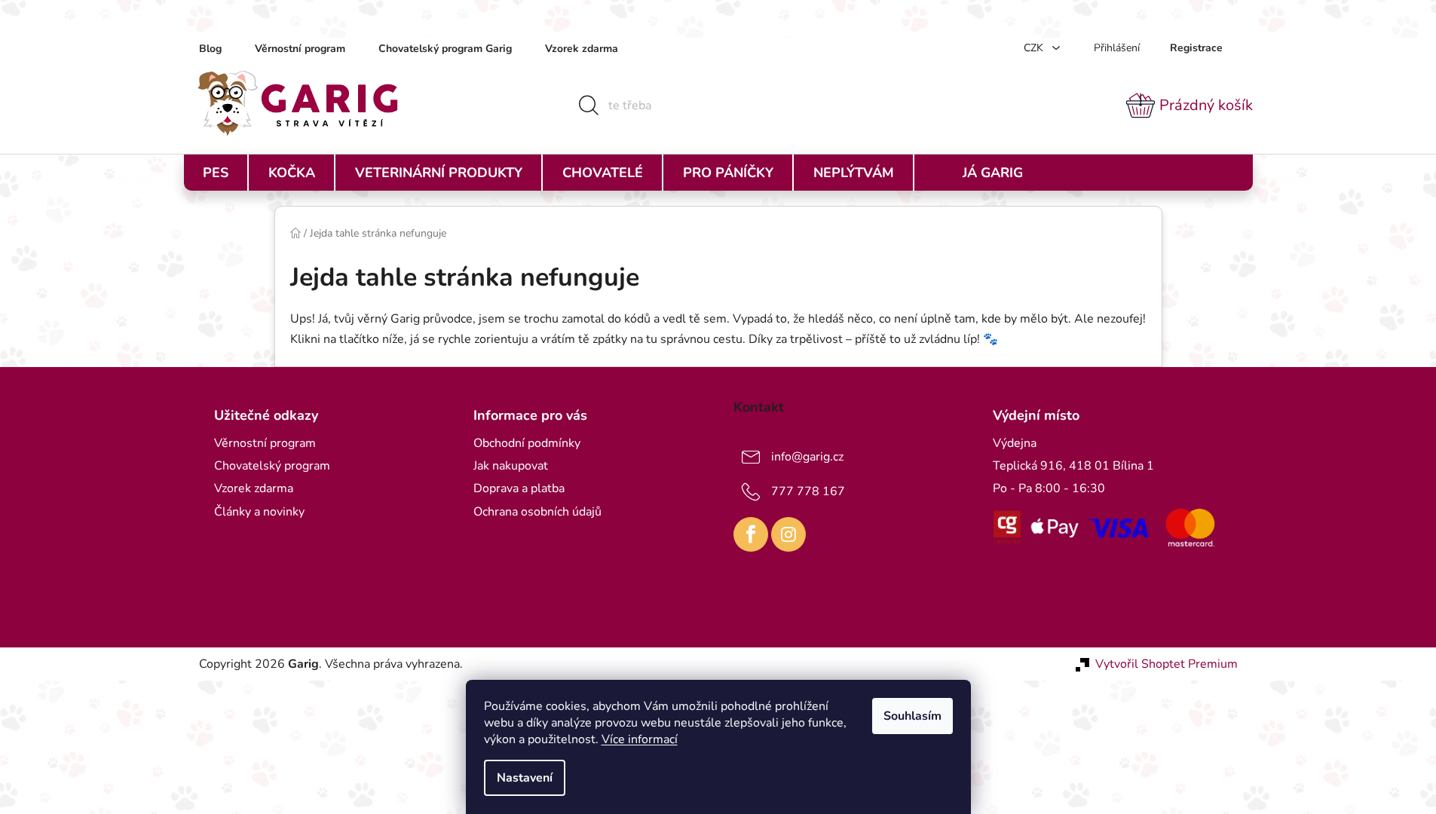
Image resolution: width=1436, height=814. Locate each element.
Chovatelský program (272, 465)
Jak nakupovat (510, 465)
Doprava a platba (519, 488)
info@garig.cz (807, 456)
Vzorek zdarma (581, 48)
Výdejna (1014, 443)
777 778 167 (808, 491)
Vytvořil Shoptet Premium (1166, 664)
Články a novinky (259, 511)
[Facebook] (750, 534)
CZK (1035, 48)
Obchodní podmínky (526, 443)
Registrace (1196, 48)
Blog (210, 48)
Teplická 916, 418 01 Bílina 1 (1073, 465)
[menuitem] (215, 173)
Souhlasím (912, 716)
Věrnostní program (300, 48)
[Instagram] (788, 534)
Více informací (640, 739)
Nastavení (525, 778)
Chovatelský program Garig (445, 48)
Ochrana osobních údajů (537, 511)
